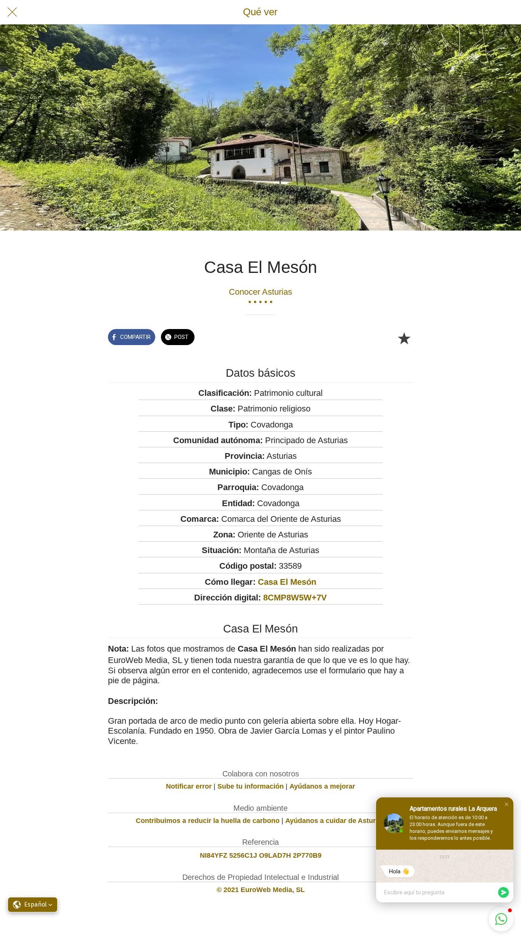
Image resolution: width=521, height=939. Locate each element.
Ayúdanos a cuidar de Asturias (335, 820)
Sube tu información (250, 786)
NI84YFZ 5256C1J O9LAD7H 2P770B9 (261, 855)
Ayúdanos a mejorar (322, 786)
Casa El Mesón (287, 582)
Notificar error (189, 786)
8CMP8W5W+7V (295, 597)
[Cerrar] (12, 12)
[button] (506, 804)
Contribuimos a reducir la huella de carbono (208, 820)
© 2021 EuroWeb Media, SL (261, 890)
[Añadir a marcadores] (404, 338)
